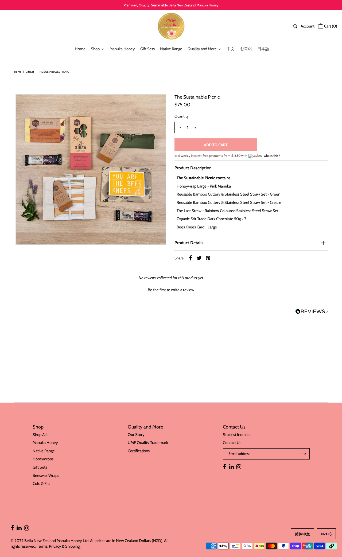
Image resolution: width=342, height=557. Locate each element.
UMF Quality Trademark (148, 442)
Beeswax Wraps (46, 475)
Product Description (193, 167)
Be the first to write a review (171, 289)
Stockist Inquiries (237, 434)
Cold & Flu (41, 483)
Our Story (136, 434)
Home (17, 71)
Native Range (44, 451)
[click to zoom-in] (158, 103)
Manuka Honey (45, 442)
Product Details (188, 242)
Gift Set (30, 71)
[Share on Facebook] (190, 258)
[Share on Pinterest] (208, 258)
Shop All (40, 434)
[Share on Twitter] (199, 258)
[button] (171, 289)
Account (307, 26)
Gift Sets (40, 467)
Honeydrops (43, 459)
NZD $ (326, 534)
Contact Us (232, 442)
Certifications (139, 451)
